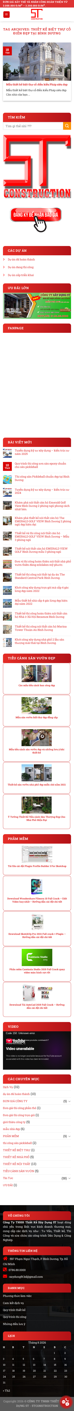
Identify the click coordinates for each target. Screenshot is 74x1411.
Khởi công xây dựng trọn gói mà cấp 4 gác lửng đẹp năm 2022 (42, 589)
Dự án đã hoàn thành (21, 259)
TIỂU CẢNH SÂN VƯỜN (18, 1171)
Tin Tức (8, 1178)
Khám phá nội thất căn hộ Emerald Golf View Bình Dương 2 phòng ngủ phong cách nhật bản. (42, 506)
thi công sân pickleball (17, 1143)
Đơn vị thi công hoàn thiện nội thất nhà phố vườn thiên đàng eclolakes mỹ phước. (43, 563)
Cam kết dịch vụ (13, 1303)
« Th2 (6, 1390)
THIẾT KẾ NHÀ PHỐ (16, 1157)
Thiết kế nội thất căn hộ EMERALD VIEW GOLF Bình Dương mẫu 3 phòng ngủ (41, 550)
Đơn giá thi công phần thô (19, 1108)
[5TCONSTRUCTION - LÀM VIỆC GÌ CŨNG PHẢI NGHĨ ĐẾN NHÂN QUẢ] (37, 14)
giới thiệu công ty (14, 1122)
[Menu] (6, 14)
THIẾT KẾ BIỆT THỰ (16, 1150)
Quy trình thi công (14, 1317)
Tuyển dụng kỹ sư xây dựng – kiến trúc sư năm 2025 (42, 452)
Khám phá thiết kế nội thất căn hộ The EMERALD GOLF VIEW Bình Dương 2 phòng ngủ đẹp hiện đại (43, 521)
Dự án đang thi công (21, 267)
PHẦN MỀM (11, 1136)
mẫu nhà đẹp (11, 1129)
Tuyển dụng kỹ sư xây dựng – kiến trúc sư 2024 (42, 491)
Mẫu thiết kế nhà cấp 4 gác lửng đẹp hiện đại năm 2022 (41, 602)
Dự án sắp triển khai (21, 275)
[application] (37, 1050)
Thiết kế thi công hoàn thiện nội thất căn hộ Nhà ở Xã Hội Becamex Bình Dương (41, 615)
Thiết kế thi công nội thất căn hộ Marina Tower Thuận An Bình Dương (41, 628)
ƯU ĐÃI (8, 1185)
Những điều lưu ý (14, 1324)
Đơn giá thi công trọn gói (19, 1115)
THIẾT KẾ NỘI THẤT (16, 1164)
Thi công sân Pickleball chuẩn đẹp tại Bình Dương (42, 478)
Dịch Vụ (8, 1087)
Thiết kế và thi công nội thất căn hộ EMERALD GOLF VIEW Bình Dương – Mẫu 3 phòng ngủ (42, 536)
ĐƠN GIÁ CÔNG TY (15, 1101)
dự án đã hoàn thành (16, 1094)
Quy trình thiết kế (14, 1310)
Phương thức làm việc (17, 1296)
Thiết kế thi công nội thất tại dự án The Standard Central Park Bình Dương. (40, 576)
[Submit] (67, 126)
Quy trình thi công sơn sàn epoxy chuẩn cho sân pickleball (40, 465)
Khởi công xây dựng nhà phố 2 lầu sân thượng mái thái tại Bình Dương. (39, 641)
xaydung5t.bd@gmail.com (26, 1277)
